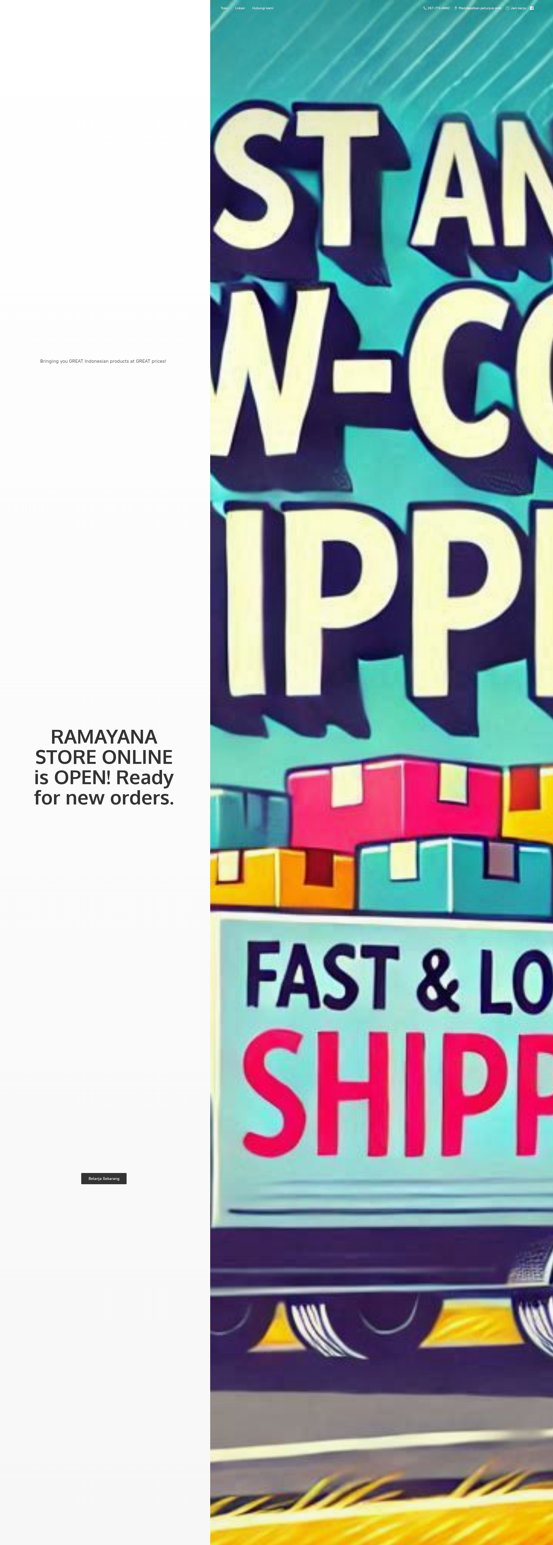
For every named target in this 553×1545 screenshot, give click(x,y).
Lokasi (240, 8)
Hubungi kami (262, 8)
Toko (224, 8)
